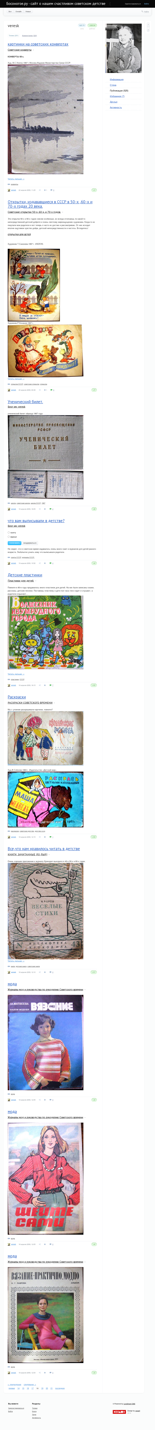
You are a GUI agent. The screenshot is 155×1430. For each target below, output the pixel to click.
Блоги (34, 1411)
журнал (13, 536)
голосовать (14, 543)
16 (28, 1388)
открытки (43, 384)
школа (13, 503)
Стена (113, 84)
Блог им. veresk (16, 406)
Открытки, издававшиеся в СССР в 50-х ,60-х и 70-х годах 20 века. (50, 204)
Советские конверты (19, 49)
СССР (22, 679)
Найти (146, 11)
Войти (146, 3)
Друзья (113, 101)
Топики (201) (13, 35)
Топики (34, 1408)
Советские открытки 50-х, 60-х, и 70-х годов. (34, 212)
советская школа (23, 503)
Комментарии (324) (29, 35)
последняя (60, 1388)
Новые (28, 11)
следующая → (30, 1384)
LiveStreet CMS (129, 1403)
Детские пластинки (25, 574)
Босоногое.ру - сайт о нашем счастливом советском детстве (55, 3)
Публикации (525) (119, 90)
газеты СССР (16, 557)
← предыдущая (14, 1384)
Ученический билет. (25, 401)
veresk (13, 190)
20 (47, 1388)
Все (10, 11)
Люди (34, 1414)
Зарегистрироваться (133, 3)
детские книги (21, 966)
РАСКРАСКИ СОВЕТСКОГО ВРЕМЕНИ (30, 702)
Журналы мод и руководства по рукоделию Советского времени (45, 989)
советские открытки (31, 384)
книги (13, 966)
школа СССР (36, 503)
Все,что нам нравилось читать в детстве (44, 848)
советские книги (33, 966)
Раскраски (17, 696)
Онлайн (18, 11)
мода (12, 983)
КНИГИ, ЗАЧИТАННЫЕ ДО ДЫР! (27, 854)
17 (32, 1388)
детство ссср (40, 831)
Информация (117, 79)
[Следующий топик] (148, 29)
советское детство (27, 831)
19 (42, 1388)
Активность (116, 107)
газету (13, 532)
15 (23, 1388)
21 (52, 1388)
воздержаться (29, 543)
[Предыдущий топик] (148, 24)
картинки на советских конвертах (38, 43)
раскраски (15, 831)
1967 (43, 503)
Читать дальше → (16, 178)
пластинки (15, 679)
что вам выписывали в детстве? (36, 520)
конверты (14, 184)
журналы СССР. (28, 557)
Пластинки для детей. (21, 580)
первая (12, 1388)
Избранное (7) (117, 96)
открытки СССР (17, 384)
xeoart (137, 1410)
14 (18, 1388)
